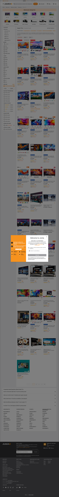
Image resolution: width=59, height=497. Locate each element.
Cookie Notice (37, 245)
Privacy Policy (40, 244)
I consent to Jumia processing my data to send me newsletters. (38, 248)
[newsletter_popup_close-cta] (46, 237)
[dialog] (29, 248)
